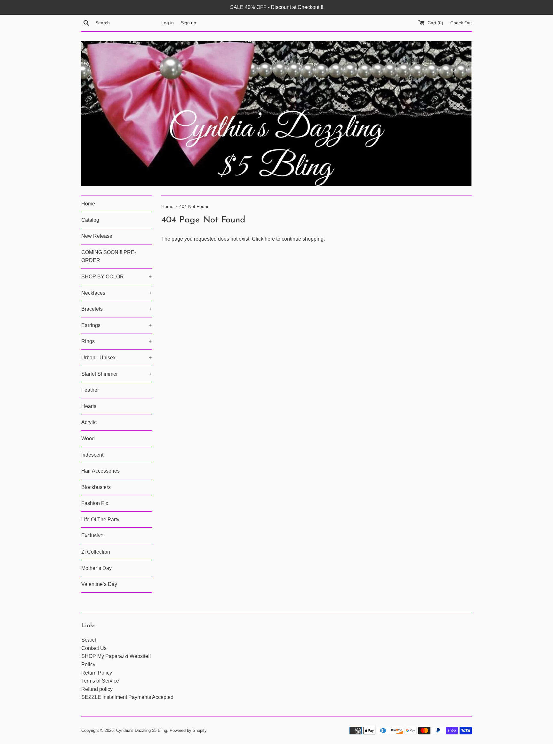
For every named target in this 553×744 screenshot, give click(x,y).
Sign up (188, 22)
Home (88, 203)
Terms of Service (100, 681)
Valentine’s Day (99, 584)
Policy (88, 664)
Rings (116, 341)
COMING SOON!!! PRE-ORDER (108, 256)
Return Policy (96, 673)
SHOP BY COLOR (116, 276)
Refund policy (97, 689)
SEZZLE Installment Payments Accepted (127, 697)
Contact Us (94, 648)
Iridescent (92, 455)
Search (89, 640)
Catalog (90, 220)
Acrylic (89, 422)
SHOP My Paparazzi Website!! (116, 656)
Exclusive (92, 535)
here (270, 239)
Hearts (88, 406)
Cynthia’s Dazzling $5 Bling (141, 730)
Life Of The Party (100, 519)
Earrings (116, 325)
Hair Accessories (100, 471)
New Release (96, 236)
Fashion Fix (94, 503)
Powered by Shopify (188, 730)
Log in (167, 22)
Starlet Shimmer (116, 374)
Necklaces (116, 293)
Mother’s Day (96, 568)
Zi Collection (95, 552)
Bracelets (116, 309)
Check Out (461, 22)
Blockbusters (96, 487)
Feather (90, 390)
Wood (88, 438)
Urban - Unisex (116, 357)
